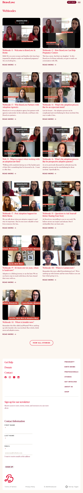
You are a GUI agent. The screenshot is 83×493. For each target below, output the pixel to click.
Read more (8, 65)
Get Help (71, 2)
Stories (68, 377)
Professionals (71, 372)
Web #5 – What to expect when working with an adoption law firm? (21, 160)
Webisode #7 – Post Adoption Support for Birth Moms (20, 214)
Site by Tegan (73, 487)
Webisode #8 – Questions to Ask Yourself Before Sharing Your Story (59, 214)
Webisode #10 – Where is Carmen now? (59, 267)
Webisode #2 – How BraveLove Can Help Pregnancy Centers (59, 51)
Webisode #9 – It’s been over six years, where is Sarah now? (21, 269)
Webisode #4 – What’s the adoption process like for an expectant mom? (61, 106)
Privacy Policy (30, 487)
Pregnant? (69, 362)
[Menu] (79, 2)
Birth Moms (70, 367)
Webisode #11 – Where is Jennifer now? (18, 322)
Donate (8, 367)
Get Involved (71, 381)
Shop (67, 391)
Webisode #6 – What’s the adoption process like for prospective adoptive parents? (60, 160)
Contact (9, 372)
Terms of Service (10, 487)
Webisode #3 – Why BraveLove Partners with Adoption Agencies (21, 106)
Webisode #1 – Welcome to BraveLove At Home (19, 51)
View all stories (41, 343)
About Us (69, 387)
